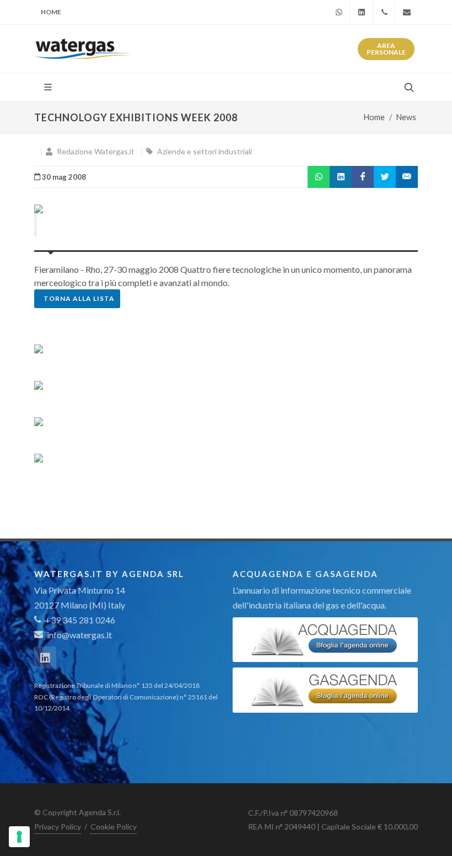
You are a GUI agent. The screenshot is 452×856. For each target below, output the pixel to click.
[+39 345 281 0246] (384, 12)
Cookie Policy (113, 826)
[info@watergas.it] (407, 12)
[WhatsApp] (339, 12)
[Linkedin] (362, 12)
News (406, 117)
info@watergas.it (79, 634)
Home (51, 12)
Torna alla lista (79, 298)
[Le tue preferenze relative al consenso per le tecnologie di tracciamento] (19, 836)
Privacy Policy (57, 826)
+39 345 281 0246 (79, 620)
